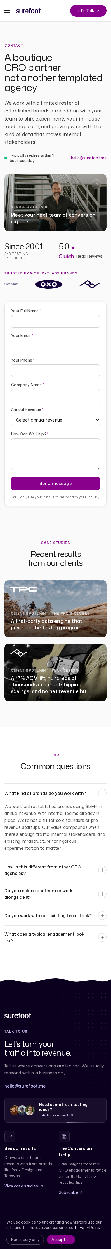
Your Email (22, 335)
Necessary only (25, 1239)
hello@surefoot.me (89, 157)
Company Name (27, 384)
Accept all (60, 1239)
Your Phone (22, 360)
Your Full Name (26, 310)
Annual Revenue (27, 409)
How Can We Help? (30, 434)
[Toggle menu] (7, 11)
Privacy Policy (87, 1227)
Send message (55, 483)
